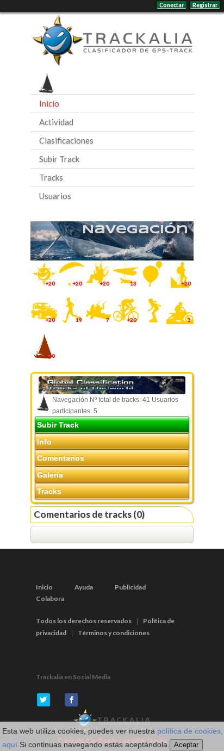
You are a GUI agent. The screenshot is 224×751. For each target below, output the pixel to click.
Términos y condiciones (114, 633)
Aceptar (186, 745)
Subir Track (59, 159)
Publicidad (130, 587)
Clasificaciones (66, 140)
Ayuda (83, 587)
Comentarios (60, 458)
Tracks (51, 177)
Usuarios (55, 196)
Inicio (49, 103)
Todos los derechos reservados (84, 621)
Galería (50, 474)
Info (44, 441)
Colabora (50, 598)
